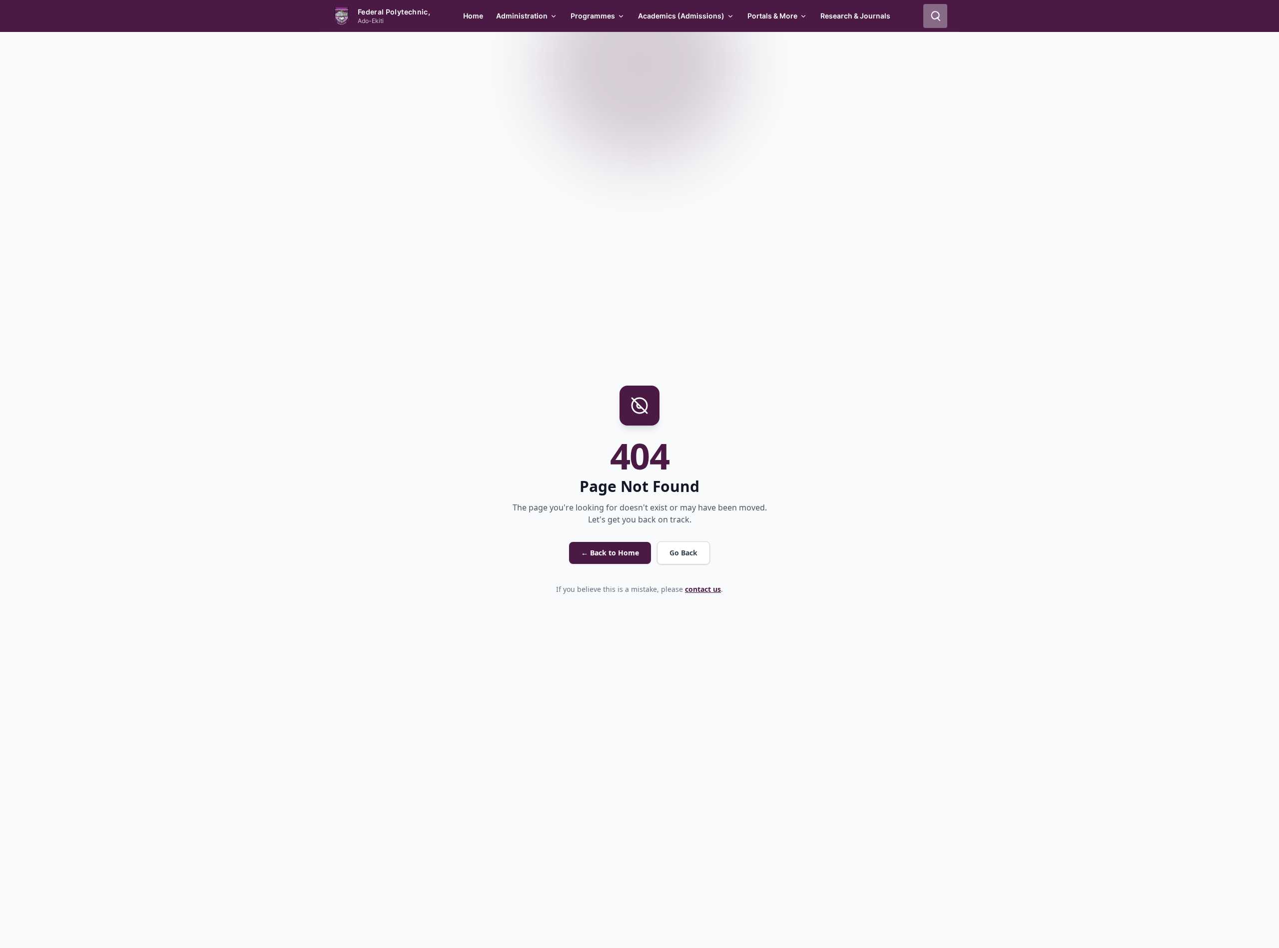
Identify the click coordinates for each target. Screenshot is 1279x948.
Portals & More (772, 15)
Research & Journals (855, 15)
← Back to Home (610, 552)
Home (473, 15)
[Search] (935, 16)
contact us (703, 589)
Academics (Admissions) (681, 15)
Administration (522, 15)
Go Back (683, 552)
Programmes (593, 15)
